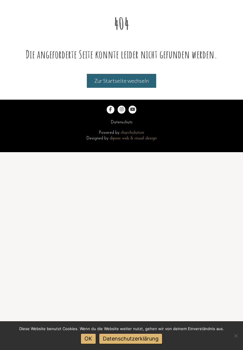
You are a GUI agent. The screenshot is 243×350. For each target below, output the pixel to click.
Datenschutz (121, 122)
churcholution (132, 133)
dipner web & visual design (133, 138)
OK (88, 338)
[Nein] (236, 336)
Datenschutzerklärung (131, 338)
